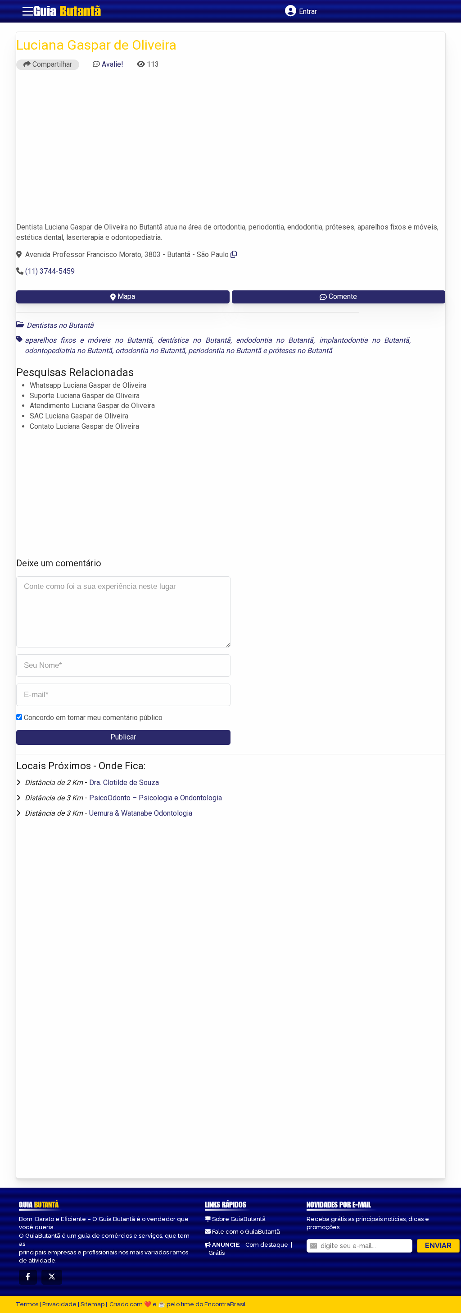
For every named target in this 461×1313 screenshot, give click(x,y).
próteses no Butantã (300, 350)
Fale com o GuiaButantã (246, 1231)
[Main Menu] (28, 11)
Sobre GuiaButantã (239, 1219)
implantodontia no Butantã (364, 340)
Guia (67, 11)
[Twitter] (51, 1277)
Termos (27, 1304)
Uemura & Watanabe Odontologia (140, 813)
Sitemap (92, 1304)
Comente (343, 296)
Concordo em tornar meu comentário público (93, 717)
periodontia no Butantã (224, 350)
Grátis (216, 1252)
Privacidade (59, 1304)
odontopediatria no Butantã (68, 350)
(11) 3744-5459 (50, 271)
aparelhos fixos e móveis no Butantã (88, 340)
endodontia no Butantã (275, 340)
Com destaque (266, 1244)
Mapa (126, 296)
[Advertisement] (230, 150)
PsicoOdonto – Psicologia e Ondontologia (155, 798)
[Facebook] (28, 1277)
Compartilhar (51, 64)
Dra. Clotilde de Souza (124, 782)
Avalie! (112, 64)
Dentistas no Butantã (60, 325)
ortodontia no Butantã (150, 350)
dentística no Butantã (194, 340)
